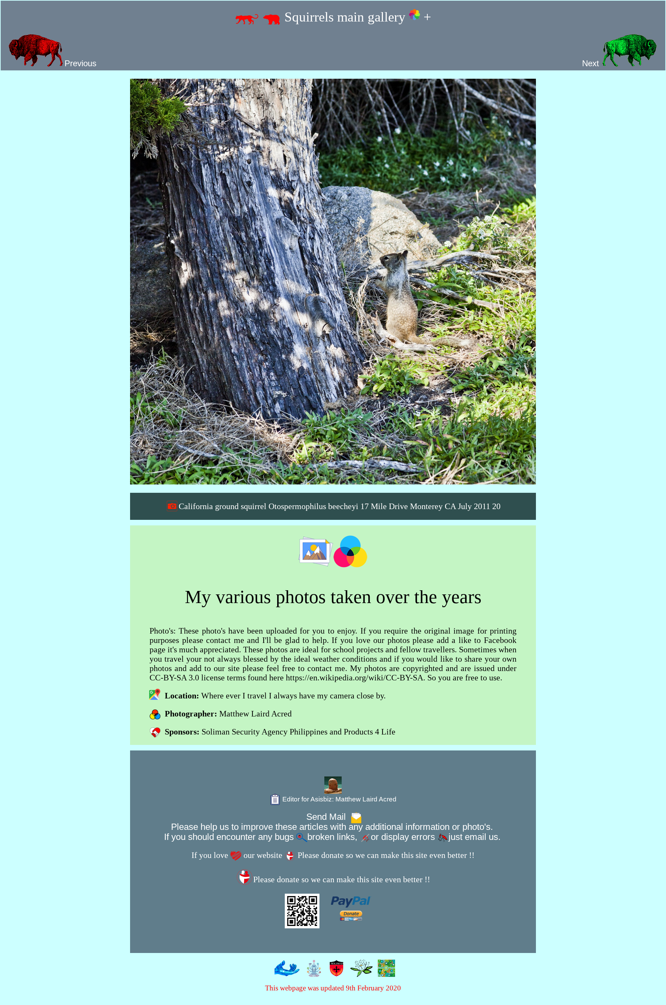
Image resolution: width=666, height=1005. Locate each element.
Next (591, 63)
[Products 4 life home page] (384, 972)
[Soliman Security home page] (334, 972)
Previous (80, 63)
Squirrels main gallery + (356, 16)
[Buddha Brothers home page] (360, 972)
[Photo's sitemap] (312, 972)
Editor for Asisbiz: (338, 799)
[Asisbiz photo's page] (285, 972)
